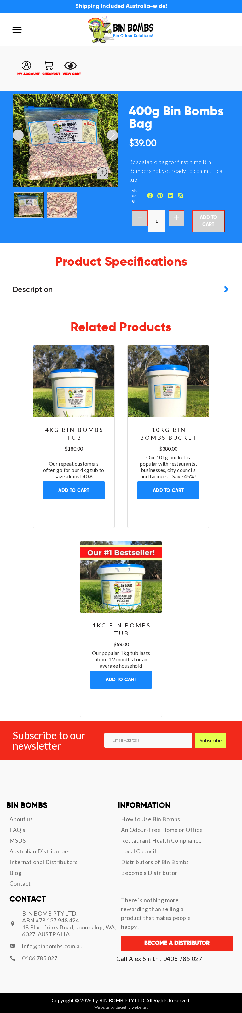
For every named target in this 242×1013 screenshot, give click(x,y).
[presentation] (18, 135)
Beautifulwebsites (132, 1007)
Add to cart (208, 221)
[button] (17, 29)
